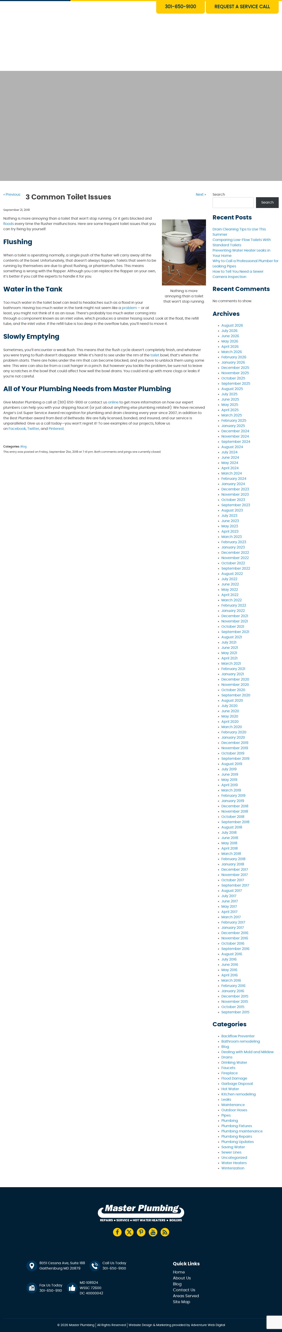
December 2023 (235, 489)
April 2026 (230, 346)
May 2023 (229, 526)
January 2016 (232, 991)
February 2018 (233, 859)
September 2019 (235, 758)
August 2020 (232, 700)
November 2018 (234, 811)
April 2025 (230, 410)
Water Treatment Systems (130, 45)
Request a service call (242, 6)
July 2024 (229, 452)
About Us (115, 55)
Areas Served (186, 1296)
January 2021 (232, 674)
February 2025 (233, 420)
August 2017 (231, 890)
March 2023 (231, 537)
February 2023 (233, 542)
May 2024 (229, 463)
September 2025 (235, 383)
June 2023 (230, 521)
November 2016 (234, 938)
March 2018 (231, 853)
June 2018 (229, 838)
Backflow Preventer (238, 1036)
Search (219, 194)
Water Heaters (120, 25)
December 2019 (234, 743)
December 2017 (234, 869)
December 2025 (235, 368)
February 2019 (233, 795)
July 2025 (229, 394)
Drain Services (119, 15)
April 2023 (229, 531)
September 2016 (235, 949)
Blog (23, 446)
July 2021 (228, 642)
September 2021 (235, 632)
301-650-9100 (180, 6)
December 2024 (235, 431)
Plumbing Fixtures (236, 1126)
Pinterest (56, 429)
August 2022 (232, 574)
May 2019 (229, 780)
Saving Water (233, 1147)
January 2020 (233, 737)
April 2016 (229, 975)
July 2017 (228, 896)
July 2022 (229, 579)
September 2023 (235, 505)
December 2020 (235, 679)
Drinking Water (234, 1062)
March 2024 (231, 473)
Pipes (226, 1115)
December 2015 (234, 996)
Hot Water (230, 1089)
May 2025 (229, 405)
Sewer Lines (231, 1152)
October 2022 (233, 563)
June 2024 (230, 457)
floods (8, 224)
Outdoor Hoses (234, 1110)
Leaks (226, 1099)
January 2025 (233, 426)
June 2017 (229, 901)
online (113, 402)
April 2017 (229, 912)
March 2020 (231, 727)
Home (179, 1272)
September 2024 (235, 441)
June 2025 (230, 399)
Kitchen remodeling (238, 1094)
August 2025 (232, 389)
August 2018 (231, 827)
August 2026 (232, 325)
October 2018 (232, 817)
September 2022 (235, 568)
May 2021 (229, 653)
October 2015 (232, 1007)
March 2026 (231, 352)
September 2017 (235, 885)
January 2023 (233, 547)
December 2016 (234, 933)
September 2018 (235, 822)
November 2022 (235, 558)
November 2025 (235, 373)
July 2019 (229, 769)
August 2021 (231, 637)
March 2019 (231, 790)
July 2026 (229, 331)
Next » (201, 194)
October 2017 (232, 880)
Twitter (33, 429)
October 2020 (233, 690)
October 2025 (233, 378)
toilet (154, 355)
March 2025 (231, 415)
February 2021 (233, 669)
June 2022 (230, 584)
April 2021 (229, 658)
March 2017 (231, 917)
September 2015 (235, 1012)
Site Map (181, 1302)
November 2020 (235, 684)
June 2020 (230, 711)
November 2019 (234, 748)
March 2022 (231, 600)
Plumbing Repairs (236, 1136)
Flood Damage (234, 1078)
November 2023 (235, 494)
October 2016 (232, 943)
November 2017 (234, 875)
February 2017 (233, 922)
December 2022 (235, 552)
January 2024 (233, 484)
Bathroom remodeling (240, 1041)
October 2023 (233, 500)
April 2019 (229, 785)
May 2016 (229, 970)
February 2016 (233, 986)
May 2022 (229, 589)
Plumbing (229, 1120)
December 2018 (234, 806)
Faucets (228, 1068)
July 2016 (229, 959)
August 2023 (232, 510)
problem (129, 308)
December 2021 (234, 616)
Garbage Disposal (237, 1083)
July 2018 (229, 832)
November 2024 (235, 436)
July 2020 (229, 706)
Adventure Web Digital (208, 1325)
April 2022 (229, 595)
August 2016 (231, 954)
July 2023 (229, 515)
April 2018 (229, 848)
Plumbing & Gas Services (128, 5)
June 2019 (229, 774)
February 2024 (233, 478)
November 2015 (234, 1001)
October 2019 (232, 753)
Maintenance (233, 1105)
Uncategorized (234, 1157)
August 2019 (231, 764)
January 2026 (233, 362)
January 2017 (232, 927)
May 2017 (229, 906)
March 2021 (231, 663)
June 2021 (229, 647)
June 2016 (229, 964)
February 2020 (233, 732)
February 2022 (233, 605)
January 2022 (233, 611)
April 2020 (230, 721)
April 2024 (230, 468)
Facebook (17, 429)
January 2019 (232, 801)
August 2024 (232, 447)
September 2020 (235, 695)
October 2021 (232, 626)
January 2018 (232, 864)
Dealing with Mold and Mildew (247, 1052)
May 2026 (229, 341)
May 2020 (229, 716)
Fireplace (229, 1073)
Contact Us (117, 65)
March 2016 (231, 980)
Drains (226, 1057)
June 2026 (230, 336)
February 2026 (233, 357)
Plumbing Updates (237, 1142)
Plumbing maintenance (242, 1131)
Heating (114, 35)
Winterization (232, 1168)
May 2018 (229, 843)
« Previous (11, 194)
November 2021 (234, 621)
